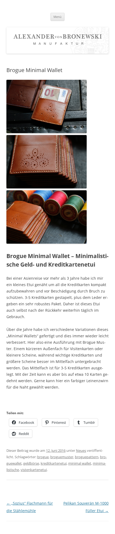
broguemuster (61, 456)
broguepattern (86, 456)
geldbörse (31, 463)
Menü (57, 17)
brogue (43, 456)
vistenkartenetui (34, 469)
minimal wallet (79, 463)
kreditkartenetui (54, 463)
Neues (81, 450)
